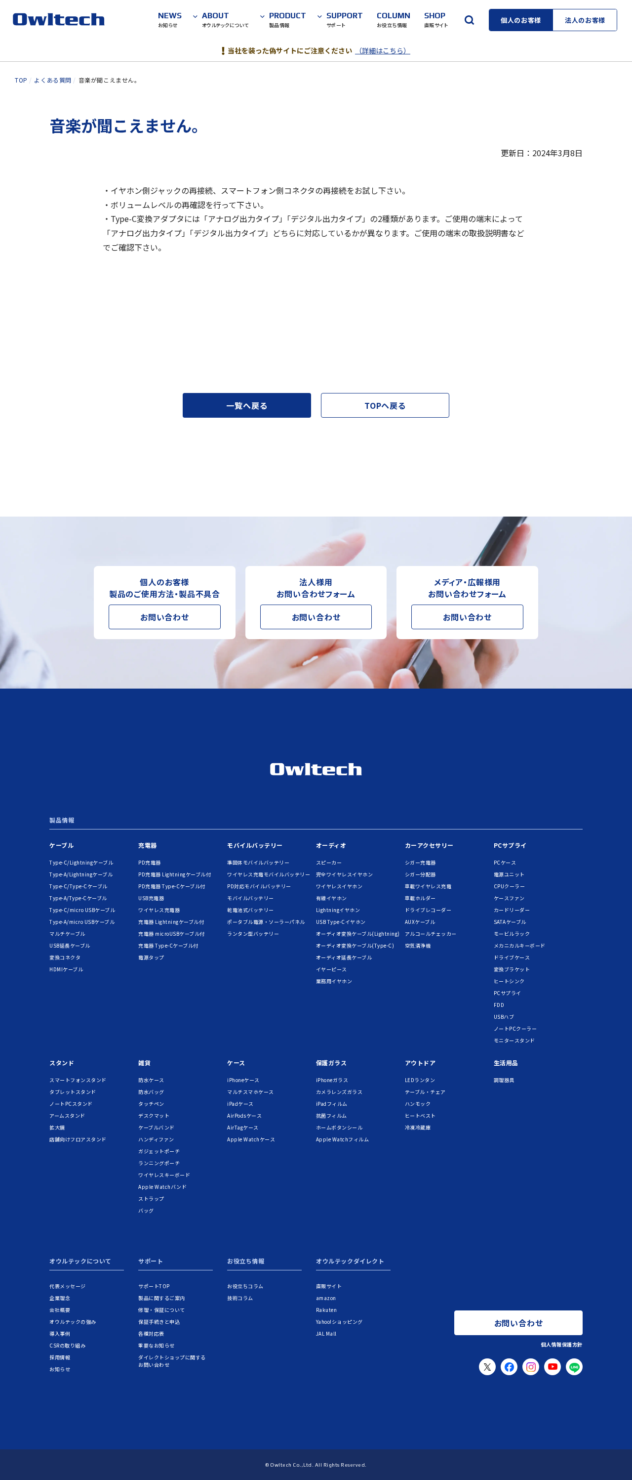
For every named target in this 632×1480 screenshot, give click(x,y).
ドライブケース (512, 957)
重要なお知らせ (156, 1345)
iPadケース (240, 1103)
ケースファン (509, 898)
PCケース (505, 862)
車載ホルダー (420, 898)
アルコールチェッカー (431, 933)
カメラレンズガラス (339, 1091)
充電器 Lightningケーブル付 (171, 921)
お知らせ (59, 1369)
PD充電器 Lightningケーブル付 (174, 874)
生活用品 (506, 1062)
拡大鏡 (57, 1127)
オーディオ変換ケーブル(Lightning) (358, 933)
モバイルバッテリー (255, 845)
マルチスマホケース (250, 1091)
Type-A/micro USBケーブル (82, 921)
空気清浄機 (418, 945)
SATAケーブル (510, 921)
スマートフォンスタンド (78, 1080)
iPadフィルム (332, 1103)
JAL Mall (326, 1333)
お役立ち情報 (246, 1261)
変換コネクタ (64, 957)
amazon (326, 1298)
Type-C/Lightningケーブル (81, 862)
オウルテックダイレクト (350, 1261)
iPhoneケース (243, 1080)
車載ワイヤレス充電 (428, 886)
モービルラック (512, 933)
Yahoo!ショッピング (339, 1321)
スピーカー (329, 862)
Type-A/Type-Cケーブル (78, 898)
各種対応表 (151, 1333)
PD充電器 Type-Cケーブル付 (171, 886)
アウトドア (420, 1062)
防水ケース (151, 1080)
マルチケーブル (67, 933)
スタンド (61, 1062)
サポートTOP (154, 1286)
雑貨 (144, 1062)
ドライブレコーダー (428, 910)
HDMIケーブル (66, 969)
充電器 (147, 845)
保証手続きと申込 (159, 1321)
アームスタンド (67, 1115)
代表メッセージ (67, 1286)
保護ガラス (331, 1062)
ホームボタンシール (339, 1127)
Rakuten (326, 1309)
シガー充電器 (420, 862)
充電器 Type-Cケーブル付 (168, 945)
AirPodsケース (244, 1115)
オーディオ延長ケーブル (344, 957)
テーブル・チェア (425, 1091)
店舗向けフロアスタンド (78, 1139)
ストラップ (151, 1198)
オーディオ (331, 845)
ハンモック (418, 1103)
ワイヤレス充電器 (159, 910)
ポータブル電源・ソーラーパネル (266, 921)
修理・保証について (161, 1309)
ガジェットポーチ (159, 1151)
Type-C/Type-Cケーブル (78, 886)
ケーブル (61, 845)
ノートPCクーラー (515, 1028)
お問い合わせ (164, 617)
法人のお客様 (585, 20)
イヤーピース (331, 969)
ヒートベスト (420, 1115)
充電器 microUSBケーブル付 (171, 933)
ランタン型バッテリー (253, 933)
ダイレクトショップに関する (172, 1360)
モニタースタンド (514, 1040)
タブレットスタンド (72, 1091)
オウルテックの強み (72, 1321)
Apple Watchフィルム (342, 1139)
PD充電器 (149, 862)
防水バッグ (151, 1091)
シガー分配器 (420, 874)
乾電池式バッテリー (250, 910)
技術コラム (240, 1298)
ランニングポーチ (159, 1163)
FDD (499, 1004)
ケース (236, 1062)
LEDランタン (420, 1080)
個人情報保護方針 (562, 1344)
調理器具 (504, 1080)
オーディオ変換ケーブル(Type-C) (355, 945)
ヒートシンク (509, 981)
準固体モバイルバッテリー (258, 862)
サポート (150, 1261)
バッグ (146, 1210)
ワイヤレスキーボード (164, 1174)
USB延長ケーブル (69, 945)
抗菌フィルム (331, 1115)
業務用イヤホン (334, 981)
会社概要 (59, 1309)
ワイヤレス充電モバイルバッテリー (268, 874)
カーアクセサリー (429, 845)
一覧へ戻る (246, 405)
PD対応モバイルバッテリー (259, 886)
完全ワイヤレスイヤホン (344, 874)
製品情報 (61, 820)
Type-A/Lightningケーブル (81, 874)
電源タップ (151, 957)
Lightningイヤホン (338, 910)
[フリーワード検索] (469, 20)
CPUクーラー (509, 886)
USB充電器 (151, 898)
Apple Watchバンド (162, 1186)
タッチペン (151, 1103)
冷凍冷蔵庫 (418, 1127)
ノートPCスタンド (71, 1103)
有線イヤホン (331, 898)
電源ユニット (509, 874)
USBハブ (504, 1016)
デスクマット (153, 1115)
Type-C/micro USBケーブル (82, 910)
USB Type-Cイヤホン (341, 921)
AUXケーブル (420, 921)
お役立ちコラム (245, 1286)
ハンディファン (156, 1139)
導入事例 (59, 1333)
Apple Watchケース (251, 1139)
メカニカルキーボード (520, 945)
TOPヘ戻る (385, 405)
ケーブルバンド (156, 1127)
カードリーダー (512, 910)
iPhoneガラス (332, 1080)
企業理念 (59, 1298)
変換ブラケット (512, 969)
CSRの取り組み (67, 1345)
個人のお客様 (521, 20)
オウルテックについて (80, 1261)
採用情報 (59, 1357)
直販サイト (329, 1286)
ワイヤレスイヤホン (339, 886)
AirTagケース (243, 1127)
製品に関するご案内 (161, 1298)
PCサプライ (510, 845)
